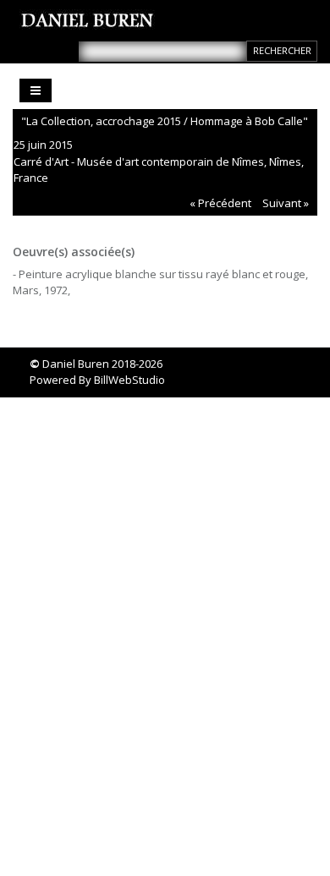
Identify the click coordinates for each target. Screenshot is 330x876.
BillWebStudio (129, 379)
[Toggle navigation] (35, 90)
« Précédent (220, 203)
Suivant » (285, 203)
